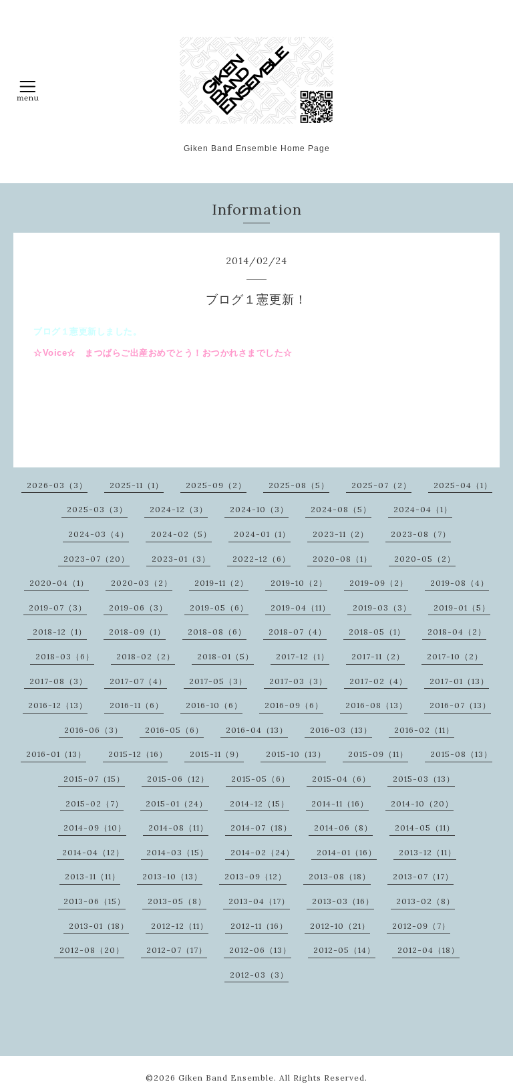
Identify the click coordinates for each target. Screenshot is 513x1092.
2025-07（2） (381, 485)
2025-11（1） (137, 485)
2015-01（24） (177, 803)
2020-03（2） (141, 583)
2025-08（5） (299, 485)
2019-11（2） (221, 583)
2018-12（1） (60, 632)
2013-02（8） (425, 901)
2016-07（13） (460, 705)
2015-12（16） (138, 754)
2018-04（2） (457, 632)
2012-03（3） (259, 975)
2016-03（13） (341, 730)
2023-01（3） (181, 559)
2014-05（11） (425, 828)
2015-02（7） (94, 803)
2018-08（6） (217, 632)
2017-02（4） (378, 681)
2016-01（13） (56, 754)
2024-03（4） (98, 534)
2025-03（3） (97, 509)
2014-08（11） (178, 828)
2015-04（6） (341, 779)
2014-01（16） (347, 852)
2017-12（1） (302, 656)
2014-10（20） (422, 803)
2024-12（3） (179, 509)
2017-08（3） (58, 681)
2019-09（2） (378, 583)
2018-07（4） (298, 632)
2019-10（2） (299, 583)
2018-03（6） (64, 656)
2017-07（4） (138, 681)
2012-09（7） (421, 926)
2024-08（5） (341, 509)
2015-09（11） (378, 754)
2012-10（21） (340, 926)
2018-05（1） (377, 632)
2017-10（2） (455, 656)
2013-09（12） (255, 876)
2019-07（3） (58, 608)
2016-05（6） (174, 730)
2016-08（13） (376, 705)
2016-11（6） (137, 705)
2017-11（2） (378, 656)
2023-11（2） (341, 534)
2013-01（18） (99, 926)
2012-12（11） (179, 926)
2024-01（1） (262, 534)
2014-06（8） (343, 828)
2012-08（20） (91, 950)
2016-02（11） (424, 730)
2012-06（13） (260, 950)
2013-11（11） (92, 876)
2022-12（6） (261, 559)
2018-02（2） (145, 656)
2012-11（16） (259, 926)
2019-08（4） (459, 583)
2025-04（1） (463, 485)
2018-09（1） (137, 632)
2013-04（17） (259, 901)
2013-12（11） (427, 852)
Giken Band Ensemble (226, 1078)
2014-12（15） (259, 803)
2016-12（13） (58, 705)
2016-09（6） (294, 705)
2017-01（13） (459, 681)
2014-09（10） (94, 828)
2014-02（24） (262, 852)
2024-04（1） (422, 509)
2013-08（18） (340, 876)
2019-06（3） (138, 608)
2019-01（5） (462, 608)
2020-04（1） (59, 583)
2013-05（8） (177, 901)
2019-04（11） (301, 608)
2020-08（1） (342, 559)
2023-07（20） (96, 559)
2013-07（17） (423, 876)
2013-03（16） (343, 901)
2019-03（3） (382, 608)
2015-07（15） (94, 779)
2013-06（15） (94, 901)
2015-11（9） (217, 754)
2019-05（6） (219, 608)
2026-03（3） (57, 485)
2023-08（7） (421, 534)
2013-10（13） (172, 876)
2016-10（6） (214, 705)
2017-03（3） (298, 681)
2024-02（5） (181, 534)
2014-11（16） (340, 803)
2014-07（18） (261, 828)
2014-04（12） (93, 852)
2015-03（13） (424, 779)
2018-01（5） (225, 656)
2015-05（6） (260, 779)
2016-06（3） (93, 730)
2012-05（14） (344, 950)
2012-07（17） (176, 950)
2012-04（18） (428, 950)
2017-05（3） (218, 681)
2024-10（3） (259, 509)
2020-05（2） (425, 559)
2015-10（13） (296, 754)
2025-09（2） (216, 485)
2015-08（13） (461, 754)
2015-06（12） (178, 779)
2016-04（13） (257, 730)
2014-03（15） (177, 852)
